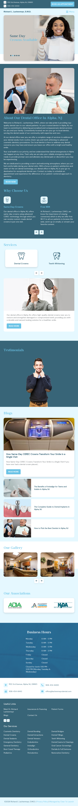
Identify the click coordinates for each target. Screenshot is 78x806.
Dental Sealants (10, 738)
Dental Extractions (35, 735)
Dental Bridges (57, 731)
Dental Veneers (34, 738)
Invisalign (31, 746)
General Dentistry (11, 746)
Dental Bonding (34, 731)
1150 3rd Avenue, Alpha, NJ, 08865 (23, 684)
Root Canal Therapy (12, 749)
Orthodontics (33, 749)
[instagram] (8, 720)
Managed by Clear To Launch (62, 802)
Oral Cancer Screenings (61, 746)
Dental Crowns (10, 735)
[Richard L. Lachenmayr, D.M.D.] (17, 12)
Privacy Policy (42, 802)
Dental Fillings (57, 735)
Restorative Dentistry (60, 753)
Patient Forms (57, 709)
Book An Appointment (62, 4)
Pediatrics (8, 753)
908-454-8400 (52, 685)
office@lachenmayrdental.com (58, 691)
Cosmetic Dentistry (12, 731)
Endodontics (33, 742)
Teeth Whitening (58, 738)
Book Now (11, 182)
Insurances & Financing (37, 709)
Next (39, 273)
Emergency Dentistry (12, 742)
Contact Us (32, 715)
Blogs (6, 715)
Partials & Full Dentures (61, 749)
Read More (14, 326)
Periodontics (33, 753)
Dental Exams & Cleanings (62, 742)
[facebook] (5, 720)
